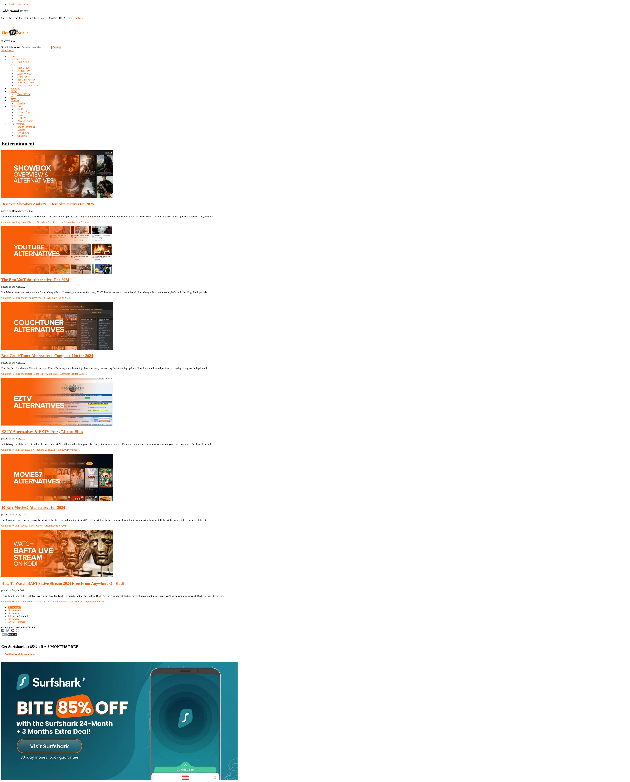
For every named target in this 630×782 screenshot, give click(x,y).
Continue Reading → (45, 222)
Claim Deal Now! (75, 18)
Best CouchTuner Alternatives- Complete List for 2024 (47, 356)
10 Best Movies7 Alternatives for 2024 (33, 507)
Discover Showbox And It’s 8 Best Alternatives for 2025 (47, 204)
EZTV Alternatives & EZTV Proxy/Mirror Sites (42, 431)
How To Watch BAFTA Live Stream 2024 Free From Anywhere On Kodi (62, 583)
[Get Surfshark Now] (119, 779)
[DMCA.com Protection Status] (9, 635)
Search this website (11, 47)
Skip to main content (18, 4)
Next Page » (17, 621)
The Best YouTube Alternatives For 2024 (35, 280)
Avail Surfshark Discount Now (20, 654)
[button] (7, 50)
